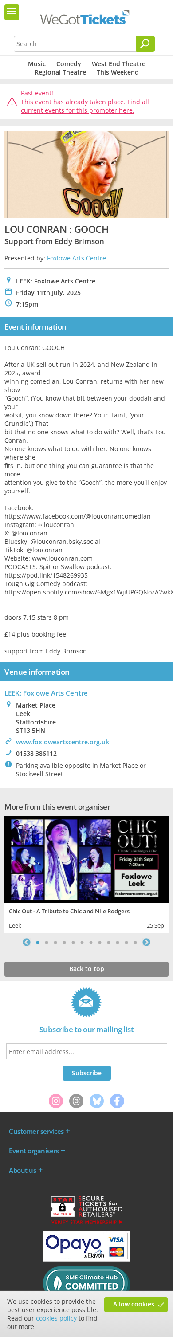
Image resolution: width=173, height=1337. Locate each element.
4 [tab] (64, 942)
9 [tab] (108, 942)
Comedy (68, 63)
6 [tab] (82, 942)
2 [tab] (46, 942)
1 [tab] (37, 942)
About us (22, 1170)
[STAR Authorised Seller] (86, 1223)
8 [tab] (100, 942)
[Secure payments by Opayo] (86, 1259)
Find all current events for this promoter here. (85, 106)
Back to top (86, 968)
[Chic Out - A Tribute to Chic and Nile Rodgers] (86, 858)
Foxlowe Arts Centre (76, 258)
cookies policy (56, 1318)
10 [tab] (117, 942)
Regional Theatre (60, 72)
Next (146, 942)
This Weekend (118, 72)
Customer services (36, 1131)
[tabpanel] (86, 873)
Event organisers (34, 1150)
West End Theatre (118, 63)
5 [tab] (73, 942)
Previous (26, 942)
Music (37, 63)
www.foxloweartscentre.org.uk (62, 742)
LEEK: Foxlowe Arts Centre (46, 692)
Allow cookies (133, 1304)
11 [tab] (126, 942)
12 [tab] (135, 942)
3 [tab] (55, 942)
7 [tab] (91, 942)
